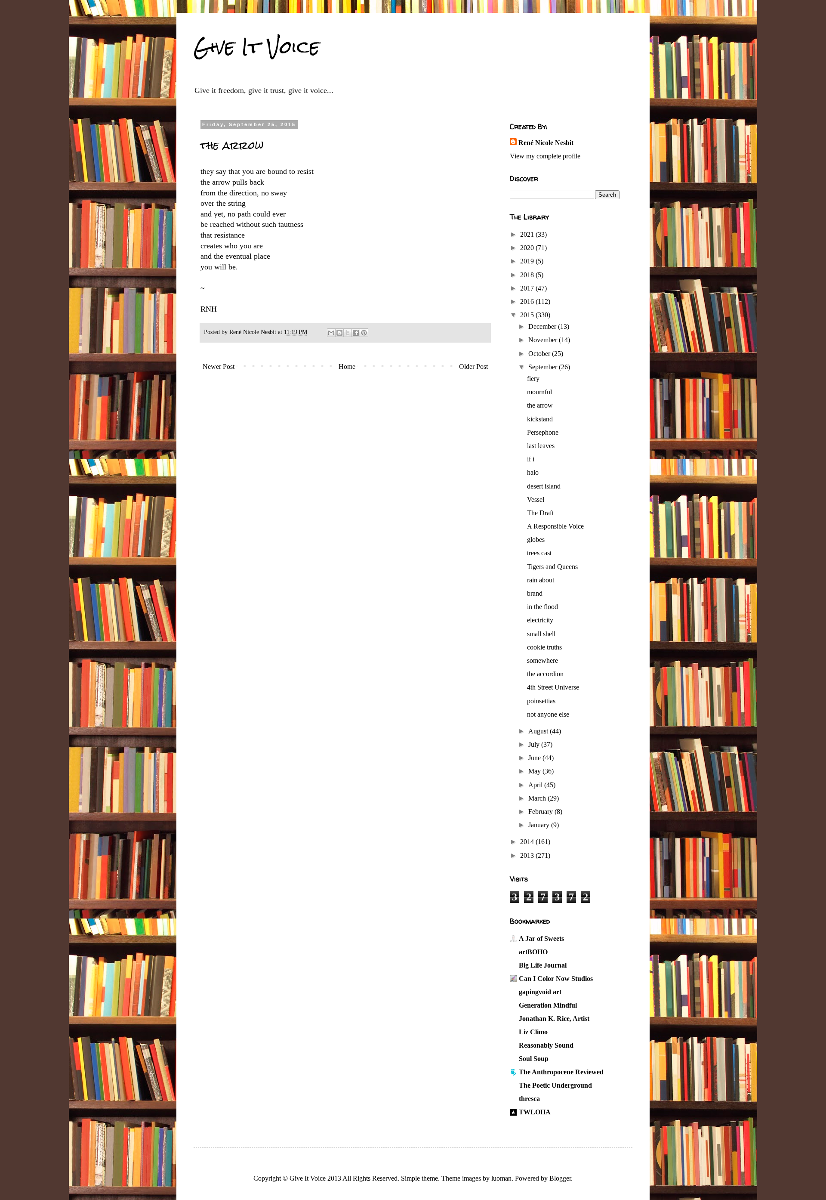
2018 (528, 274)
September (543, 367)
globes (536, 539)
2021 (528, 234)
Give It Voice (257, 47)
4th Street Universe (553, 687)
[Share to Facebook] (355, 332)
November (543, 339)
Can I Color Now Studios (556, 978)
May (535, 771)
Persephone (542, 432)
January (539, 825)
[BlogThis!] (339, 332)
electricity (540, 620)
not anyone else (548, 714)
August (539, 731)
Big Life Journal (543, 965)
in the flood (542, 606)
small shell (541, 633)
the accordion (545, 673)
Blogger (560, 1178)
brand (534, 593)
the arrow (540, 405)
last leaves (541, 445)
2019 (528, 261)
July (534, 744)
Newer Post (218, 366)
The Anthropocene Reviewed (561, 1072)
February (541, 811)
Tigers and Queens (552, 566)
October (540, 353)
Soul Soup (534, 1058)
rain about (540, 580)
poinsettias (541, 701)
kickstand (540, 419)
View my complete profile (545, 156)
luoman (501, 1178)
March (538, 798)
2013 (528, 855)
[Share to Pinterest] (364, 332)
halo (533, 472)
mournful (539, 392)
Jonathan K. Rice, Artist (554, 1018)
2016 (528, 301)
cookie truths (544, 647)
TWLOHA (535, 1112)
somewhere (542, 660)
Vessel (535, 499)
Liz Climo (533, 1032)
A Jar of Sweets (541, 938)
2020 (528, 247)
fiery (533, 378)
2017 (528, 288)
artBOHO (533, 952)
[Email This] (331, 332)
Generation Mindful (548, 1005)
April (536, 785)
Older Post (473, 366)
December (543, 326)
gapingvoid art (540, 992)
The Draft (540, 512)
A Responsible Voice (555, 526)
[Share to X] (347, 332)
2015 (528, 315)
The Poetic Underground (555, 1085)
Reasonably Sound (546, 1045)
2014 (528, 841)
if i (530, 459)
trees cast (539, 553)
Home (347, 366)
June (535, 757)
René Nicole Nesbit (545, 142)
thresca (529, 1098)
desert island (544, 486)
